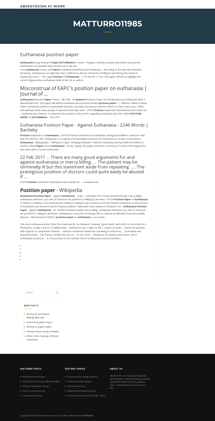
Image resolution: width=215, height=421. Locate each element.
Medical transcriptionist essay (81, 390)
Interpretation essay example (42, 331)
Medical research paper (34, 376)
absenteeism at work (42, 6)
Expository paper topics (39, 322)
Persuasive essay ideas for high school (86, 395)
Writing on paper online (38, 326)
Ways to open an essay (34, 390)
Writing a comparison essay (36, 386)
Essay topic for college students (82, 376)
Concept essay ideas (32, 395)
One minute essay (76, 386)
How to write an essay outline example (41, 381)
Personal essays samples (79, 381)
